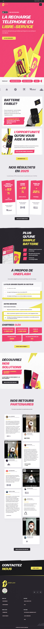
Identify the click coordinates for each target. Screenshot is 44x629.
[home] (5, 4)
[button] (4, 1)
